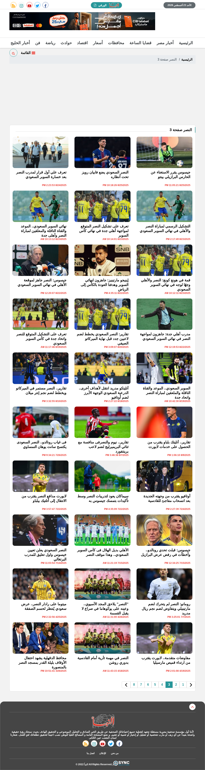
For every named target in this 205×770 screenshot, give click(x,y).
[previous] (191, 684)
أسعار (98, 43)
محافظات (116, 43)
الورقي (102, 5)
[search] (13, 53)
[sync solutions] (121, 764)
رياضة (50, 43)
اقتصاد (82, 43)
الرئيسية (186, 43)
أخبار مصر (165, 43)
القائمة (26, 53)
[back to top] (192, 707)
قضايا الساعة (141, 43)
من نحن (115, 753)
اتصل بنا (90, 753)
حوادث (66, 43)
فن (37, 43)
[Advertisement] (102, 95)
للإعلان (102, 753)
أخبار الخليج (20, 43)
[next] (126, 684)
